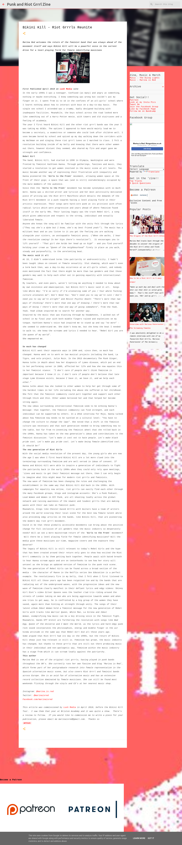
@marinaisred (41, 695)
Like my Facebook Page (143, 109)
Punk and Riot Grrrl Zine (29, 4)
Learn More (139, 838)
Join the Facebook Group (144, 107)
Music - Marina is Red (143, 80)
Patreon (134, 100)
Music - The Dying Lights (144, 78)
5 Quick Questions (140, 183)
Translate (153, 172)
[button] (24, 33)
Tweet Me (135, 104)
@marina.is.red (45, 691)
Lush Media (66, 89)
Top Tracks (136, 181)
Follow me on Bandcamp (143, 111)
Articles (27, 723)
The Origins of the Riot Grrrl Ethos (147, 236)
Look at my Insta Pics (143, 102)
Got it (151, 838)
